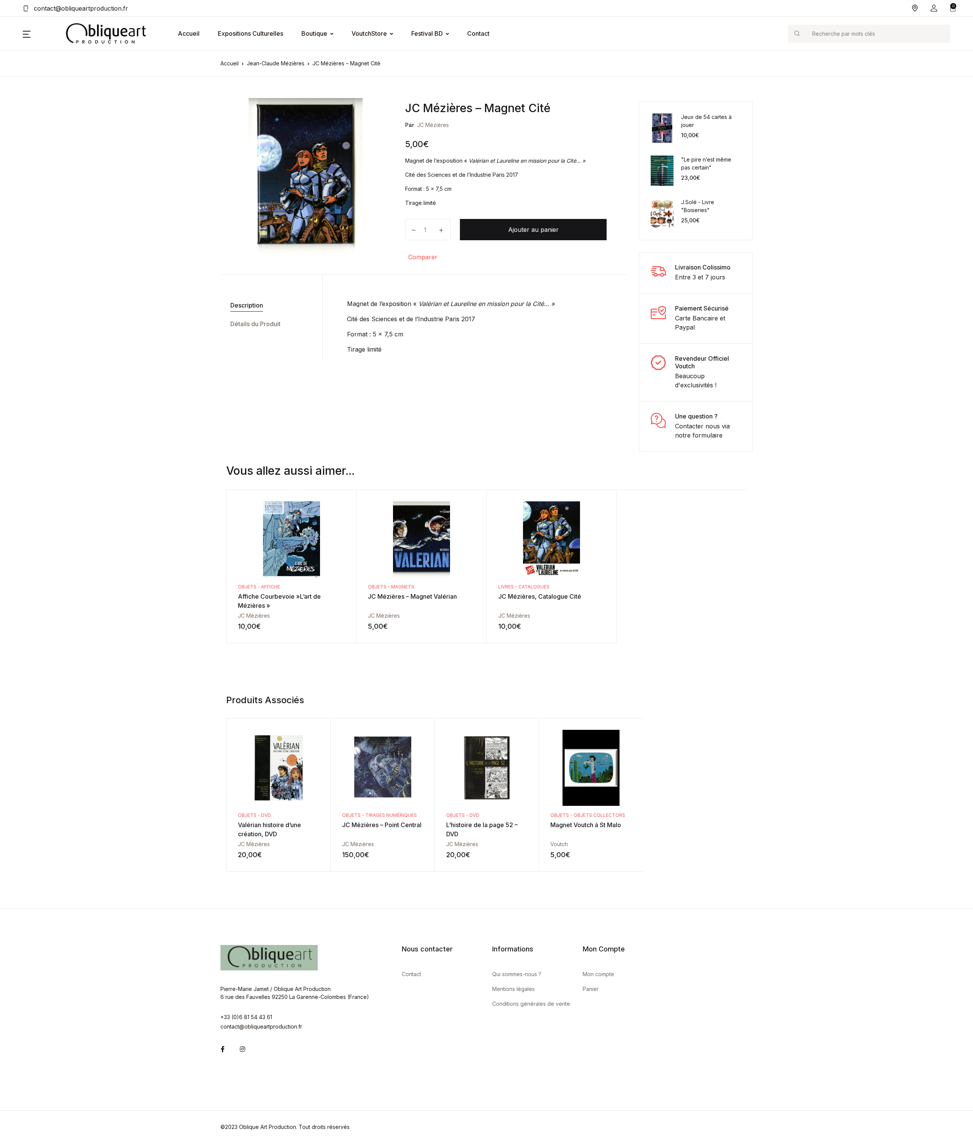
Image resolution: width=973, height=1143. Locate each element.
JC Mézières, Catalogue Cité (539, 596)
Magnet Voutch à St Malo (585, 825)
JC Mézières (433, 125)
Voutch (559, 844)
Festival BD (427, 33)
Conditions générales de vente (531, 1003)
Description (246, 305)
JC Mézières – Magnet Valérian (412, 596)
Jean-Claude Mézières (275, 63)
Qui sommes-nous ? (516, 974)
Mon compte (598, 974)
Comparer (422, 257)
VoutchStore (369, 33)
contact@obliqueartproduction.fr (80, 8)
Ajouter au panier (533, 229)
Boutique (314, 33)
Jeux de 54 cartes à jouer (706, 121)
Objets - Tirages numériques (379, 815)
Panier (591, 989)
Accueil (189, 33)
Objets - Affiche (259, 587)
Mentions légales (513, 989)
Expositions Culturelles (250, 33)
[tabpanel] (305, 175)
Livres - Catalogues (524, 587)
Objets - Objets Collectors (587, 815)
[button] (933, 8)
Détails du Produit (255, 324)
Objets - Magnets (391, 587)
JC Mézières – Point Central (382, 825)
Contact (478, 33)
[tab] (268, 305)
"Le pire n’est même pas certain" (706, 163)
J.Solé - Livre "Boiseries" (697, 206)
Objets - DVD (254, 815)
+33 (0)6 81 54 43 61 (246, 1017)
